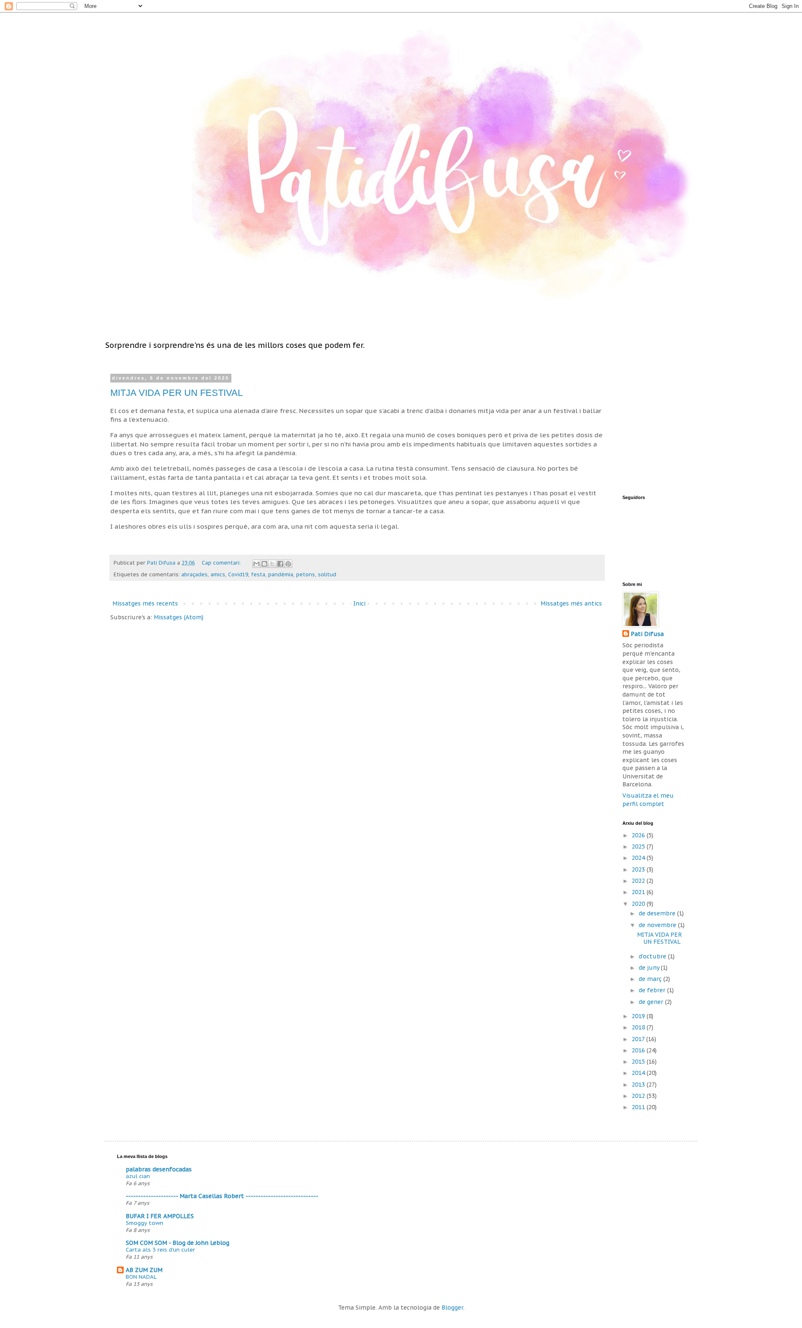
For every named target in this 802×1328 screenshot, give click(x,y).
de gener (652, 1002)
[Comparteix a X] (272, 564)
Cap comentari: (222, 562)
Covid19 (238, 574)
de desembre (658, 913)
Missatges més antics (571, 603)
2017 (639, 1039)
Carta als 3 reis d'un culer (160, 1249)
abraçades (194, 574)
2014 (639, 1073)
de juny (650, 967)
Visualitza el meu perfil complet (648, 800)
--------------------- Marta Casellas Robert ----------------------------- (222, 1196)
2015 (639, 1061)
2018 (639, 1027)
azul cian (138, 1176)
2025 (639, 846)
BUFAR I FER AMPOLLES (160, 1216)
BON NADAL (141, 1276)
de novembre (658, 925)
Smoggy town (144, 1223)
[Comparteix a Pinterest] (288, 564)
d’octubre (653, 956)
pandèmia (280, 574)
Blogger (452, 1307)
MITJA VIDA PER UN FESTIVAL (176, 393)
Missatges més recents (145, 603)
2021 (639, 892)
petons (305, 574)
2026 (639, 835)
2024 (639, 858)
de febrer (653, 990)
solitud (327, 574)
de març (651, 979)
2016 (639, 1050)
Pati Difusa (647, 634)
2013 (639, 1084)
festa (258, 574)
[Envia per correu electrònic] (256, 564)
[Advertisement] (674, 427)
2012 (639, 1096)
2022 (639, 880)
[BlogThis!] (264, 564)
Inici (359, 603)
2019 (639, 1016)
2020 (639, 903)
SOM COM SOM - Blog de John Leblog (177, 1243)
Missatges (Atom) (178, 617)
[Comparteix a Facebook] (280, 564)
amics (218, 574)
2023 (639, 869)
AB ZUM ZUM (144, 1270)
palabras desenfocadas (159, 1169)
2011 (639, 1107)
